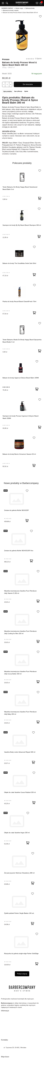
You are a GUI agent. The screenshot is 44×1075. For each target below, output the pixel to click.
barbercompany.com (11, 1053)
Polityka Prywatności (8, 1029)
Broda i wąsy (19, 8)
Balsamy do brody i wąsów (10, 10)
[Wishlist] (39, 170)
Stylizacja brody (29, 8)
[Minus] (3, 84)
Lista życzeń (5, 1066)
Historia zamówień (7, 1063)
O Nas (3, 1013)
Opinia (3, 1036)
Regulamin (4, 1033)
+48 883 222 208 (9, 1045)
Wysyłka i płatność (7, 1020)
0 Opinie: (38, 58)
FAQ (2, 1026)
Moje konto (5, 1060)
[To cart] (39, 198)
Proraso (5, 59)
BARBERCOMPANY (7, 8)
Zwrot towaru (5, 1023)
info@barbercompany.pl (12, 1050)
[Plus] (10, 84)
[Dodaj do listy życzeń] (40, 16)
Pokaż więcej (22, 974)
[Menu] (3, 3)
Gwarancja (4, 1017)
